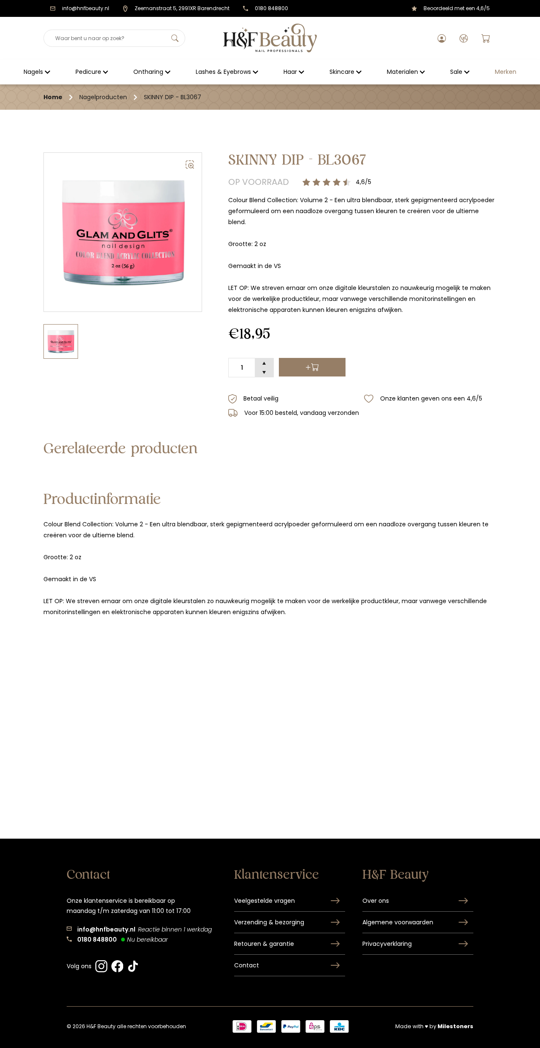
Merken (505, 72)
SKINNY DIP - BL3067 (172, 97)
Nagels (33, 72)
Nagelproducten (103, 97)
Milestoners (455, 1026)
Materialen (402, 72)
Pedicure (88, 72)
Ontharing (148, 72)
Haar (290, 72)
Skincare (341, 72)
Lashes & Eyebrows (223, 72)
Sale (456, 72)
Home (52, 97)
